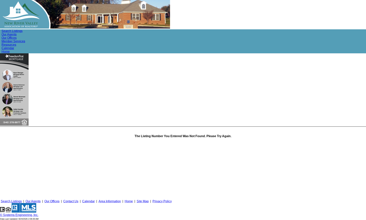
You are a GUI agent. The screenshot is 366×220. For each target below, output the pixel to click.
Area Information (110, 201)
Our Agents (9, 34)
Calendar (8, 48)
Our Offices (9, 37)
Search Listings (12, 31)
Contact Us (70, 201)
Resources (9, 44)
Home (6, 51)
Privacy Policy (162, 201)
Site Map (143, 201)
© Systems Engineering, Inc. (19, 215)
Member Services (13, 41)
